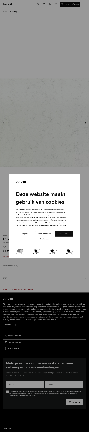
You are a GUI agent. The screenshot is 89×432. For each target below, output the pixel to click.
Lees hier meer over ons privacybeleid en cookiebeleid (47, 225)
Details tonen (44, 239)
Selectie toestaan (44, 233)
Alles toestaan (64, 234)
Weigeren (24, 233)
